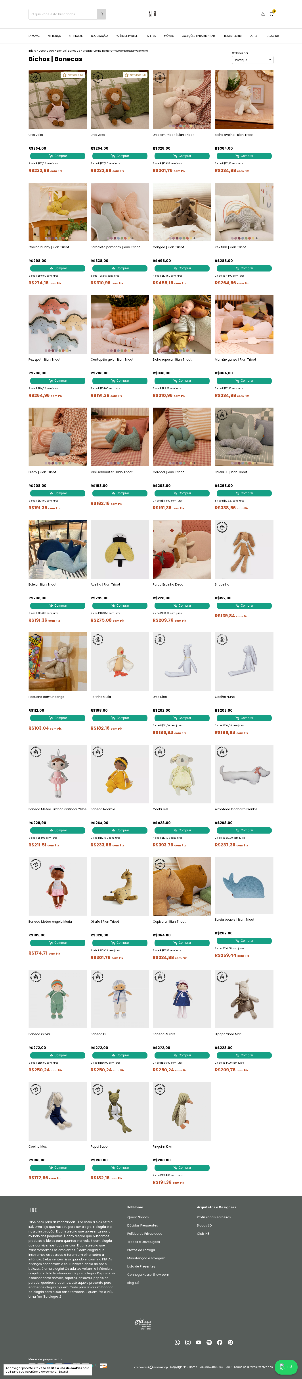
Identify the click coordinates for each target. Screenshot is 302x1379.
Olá (289, 1367)
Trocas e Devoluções (143, 1242)
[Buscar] (101, 14)
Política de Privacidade (144, 1233)
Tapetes (150, 36)
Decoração (99, 36)
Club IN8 (203, 1233)
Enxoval (34, 36)
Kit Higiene (76, 36)
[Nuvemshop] (151, 1368)
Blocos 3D (204, 1225)
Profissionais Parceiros (214, 1217)
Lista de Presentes (141, 1266)
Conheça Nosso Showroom (148, 1274)
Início (32, 51)
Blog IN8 (273, 36)
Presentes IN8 (232, 36)
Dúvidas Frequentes (142, 1225)
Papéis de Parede (127, 36)
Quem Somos (138, 1217)
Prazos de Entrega (141, 1250)
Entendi (63, 1371)
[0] (271, 14)
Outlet (254, 36)
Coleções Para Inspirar (198, 36)
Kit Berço (54, 36)
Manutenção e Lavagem (146, 1258)
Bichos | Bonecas (68, 51)
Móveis (169, 36)
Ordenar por (240, 53)
